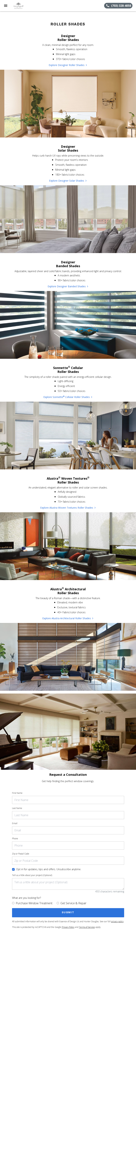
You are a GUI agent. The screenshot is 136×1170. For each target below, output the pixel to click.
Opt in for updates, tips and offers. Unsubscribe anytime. (48, 869)
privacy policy (117, 921)
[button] (6, 6)
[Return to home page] (22, 5)
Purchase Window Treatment (34, 903)
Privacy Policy (68, 927)
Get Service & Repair (73, 903)
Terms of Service (87, 927)
